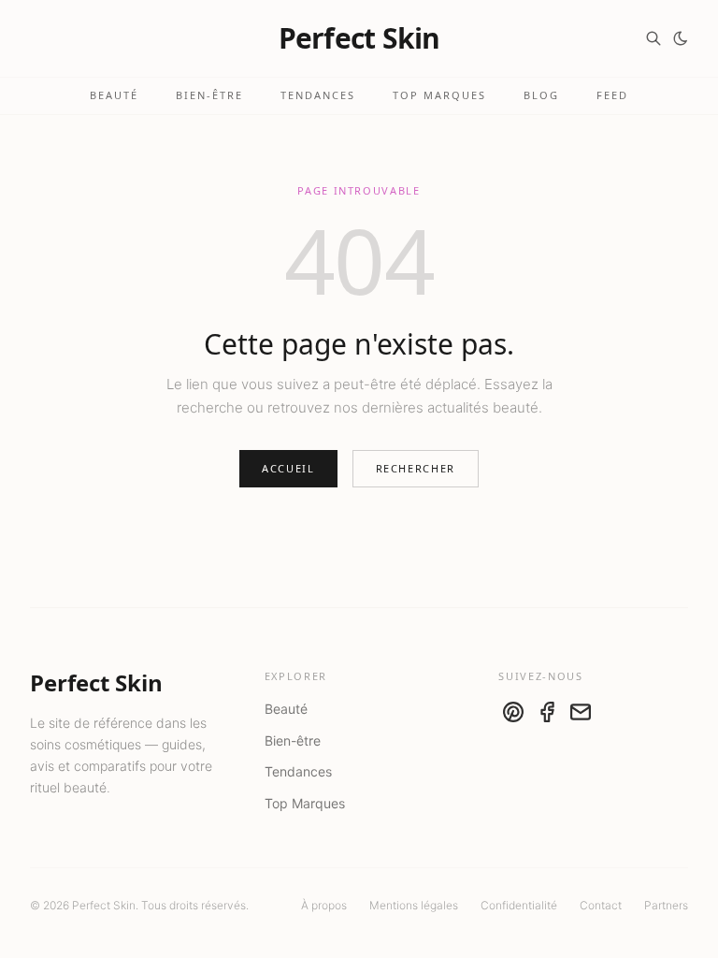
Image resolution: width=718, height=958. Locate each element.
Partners (666, 905)
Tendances (317, 95)
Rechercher (416, 468)
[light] (680, 38)
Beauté (114, 95)
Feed (612, 95)
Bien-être (209, 95)
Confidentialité (519, 905)
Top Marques (439, 95)
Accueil (288, 468)
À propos (324, 905)
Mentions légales (413, 905)
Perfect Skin (359, 38)
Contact (601, 905)
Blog (541, 95)
